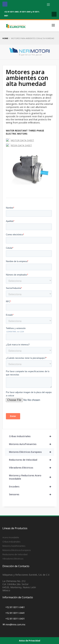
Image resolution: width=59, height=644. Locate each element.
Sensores (30, 494)
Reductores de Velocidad (30, 460)
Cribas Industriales (30, 436)
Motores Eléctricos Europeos (30, 452)
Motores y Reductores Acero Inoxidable (30, 477)
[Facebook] (4, 4)
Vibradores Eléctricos (30, 467)
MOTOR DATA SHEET (22, 140)
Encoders (30, 486)
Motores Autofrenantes (30, 444)
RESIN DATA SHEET (21, 145)
